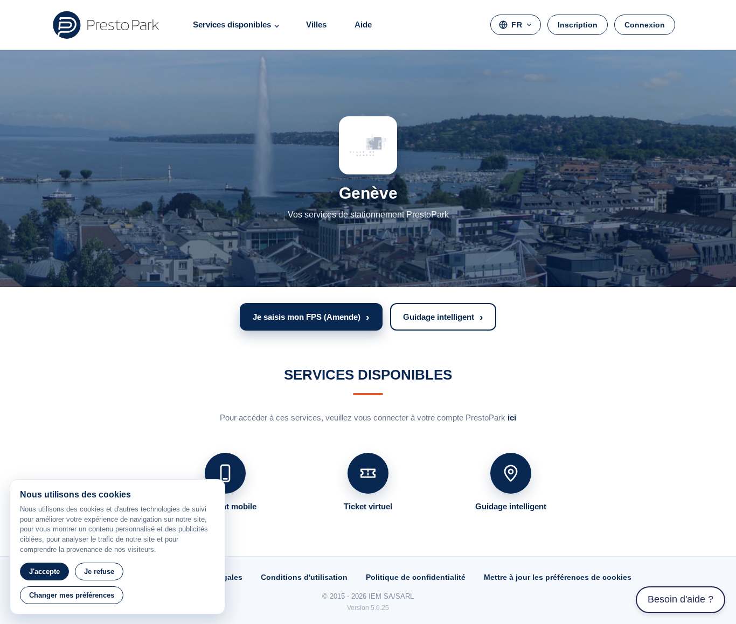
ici (512, 417)
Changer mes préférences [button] (71, 595)
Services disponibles (232, 24)
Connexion (644, 24)
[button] (311, 317)
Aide (363, 24)
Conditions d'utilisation (304, 577)
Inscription (578, 24)
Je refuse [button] (99, 571)
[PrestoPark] (106, 25)
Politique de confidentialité (416, 577)
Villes (316, 24)
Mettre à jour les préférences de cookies (557, 577)
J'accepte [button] (44, 571)
